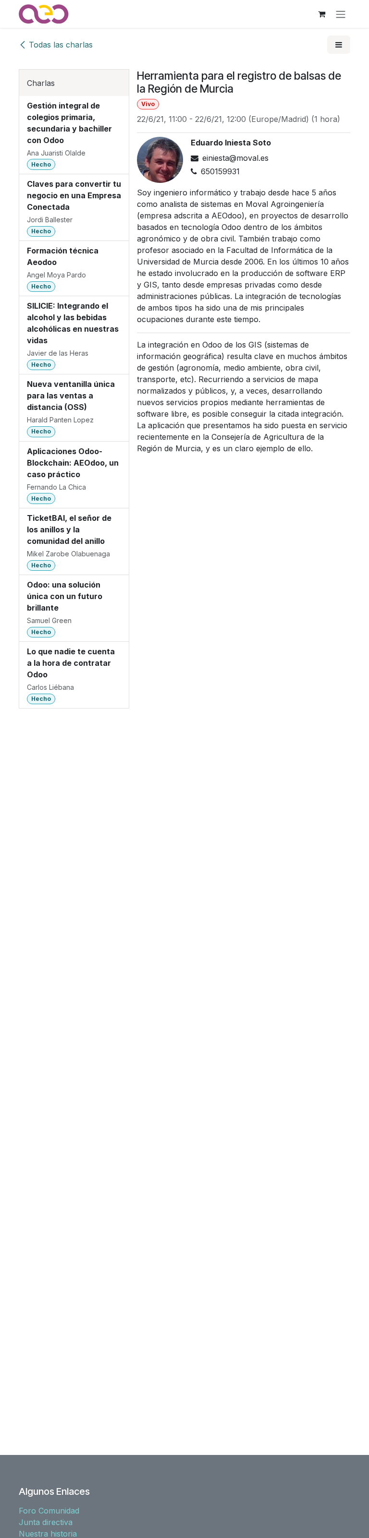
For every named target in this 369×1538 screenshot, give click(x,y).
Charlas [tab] (41, 83)
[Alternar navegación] (340, 14)
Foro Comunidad (49, 1510)
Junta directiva (46, 1522)
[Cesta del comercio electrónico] (321, 14)
